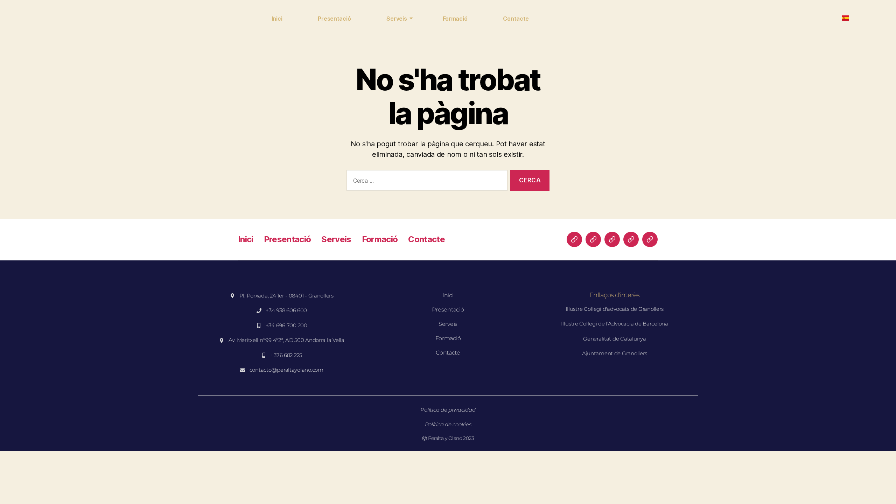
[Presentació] (593, 239)
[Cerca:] (425, 182)
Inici (277, 18)
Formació (455, 18)
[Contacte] (650, 239)
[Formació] (631, 239)
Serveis (396, 18)
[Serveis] (612, 239)
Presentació (334, 18)
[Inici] (574, 239)
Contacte (516, 18)
